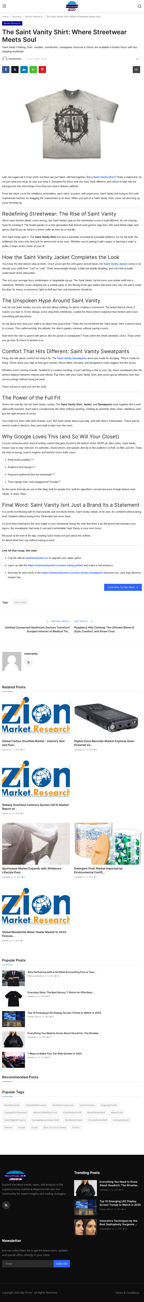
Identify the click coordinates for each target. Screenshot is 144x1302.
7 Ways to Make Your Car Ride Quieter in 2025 (55, 1053)
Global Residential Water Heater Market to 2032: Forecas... (34, 934)
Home (5, 16)
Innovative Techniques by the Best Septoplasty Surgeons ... (118, 1222)
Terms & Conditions (127, 1292)
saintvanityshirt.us (36, 557)
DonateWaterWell (97, 1120)
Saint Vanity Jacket (115, 263)
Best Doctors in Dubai (55, 1127)
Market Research (34, 16)
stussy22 (31, 996)
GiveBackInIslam (73, 1120)
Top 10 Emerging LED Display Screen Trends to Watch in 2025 (64, 1012)
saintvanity (31, 653)
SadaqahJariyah (121, 1120)
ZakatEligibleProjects (15, 1120)
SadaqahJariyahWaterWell (45, 1120)
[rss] (6, 1205)
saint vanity (20, 602)
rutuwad (78, 749)
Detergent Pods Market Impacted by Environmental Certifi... (98, 870)
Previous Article (60, 621)
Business (16, 16)
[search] (139, 6)
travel (34, 1127)
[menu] (4, 6)
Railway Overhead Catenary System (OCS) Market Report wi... (35, 806)
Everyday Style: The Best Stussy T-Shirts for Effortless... (61, 992)
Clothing (31, 1037)
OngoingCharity (109, 1105)
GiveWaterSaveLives (63, 1105)
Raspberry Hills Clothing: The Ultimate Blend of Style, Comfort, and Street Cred (104, 629)
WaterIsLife (117, 1112)
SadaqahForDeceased (15, 1112)
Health (21, 1127)
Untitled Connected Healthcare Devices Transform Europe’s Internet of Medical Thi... (37, 629)
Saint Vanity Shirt (103, 177)
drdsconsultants (35, 976)
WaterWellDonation (36, 1105)
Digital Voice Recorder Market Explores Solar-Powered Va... (104, 743)
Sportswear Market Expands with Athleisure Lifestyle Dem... (31, 870)
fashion (8, 1127)
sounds (31, 1057)
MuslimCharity (12, 1105)
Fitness (76, 1127)
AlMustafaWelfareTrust (45, 1112)
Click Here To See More (121, 587)
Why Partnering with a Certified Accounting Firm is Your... (62, 971)
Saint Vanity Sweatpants (72, 358)
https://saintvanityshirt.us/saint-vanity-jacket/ (55, 565)
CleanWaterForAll (72, 1112)
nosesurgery (105, 1228)
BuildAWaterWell (96, 1112)
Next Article (81, 621)
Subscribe (62, 1263)
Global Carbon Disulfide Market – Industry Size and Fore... (33, 743)
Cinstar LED (33, 1016)
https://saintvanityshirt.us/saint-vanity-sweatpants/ (72, 572)
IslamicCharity (87, 1105)
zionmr (5, 749)
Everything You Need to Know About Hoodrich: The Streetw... (64, 1033)
